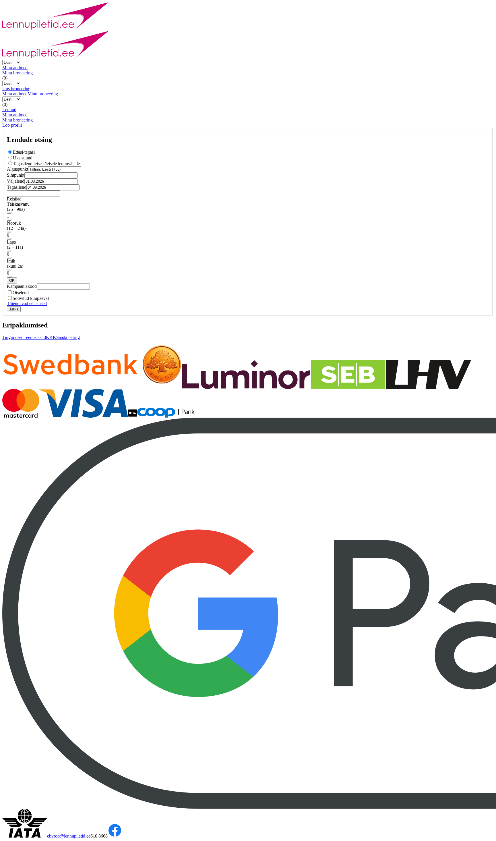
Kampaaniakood (22, 286)
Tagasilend (16, 187)
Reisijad (14, 198)
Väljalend (15, 181)
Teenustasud (35, 337)
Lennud (9, 109)
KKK (51, 337)
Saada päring (68, 337)
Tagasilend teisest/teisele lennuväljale (46, 163)
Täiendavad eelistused (27, 303)
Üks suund (22, 157)
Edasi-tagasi (24, 152)
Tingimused (13, 337)
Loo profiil (12, 125)
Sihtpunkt (15, 175)
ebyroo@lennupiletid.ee (68, 836)
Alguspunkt (17, 169)
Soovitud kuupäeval (31, 298)
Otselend (21, 292)
